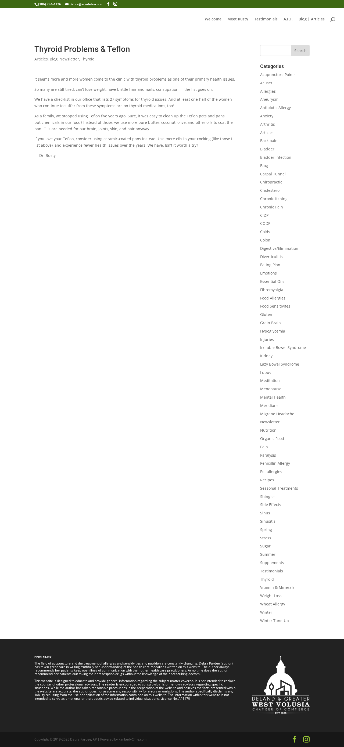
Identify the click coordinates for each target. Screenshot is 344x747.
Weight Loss (271, 595)
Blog (54, 59)
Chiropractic (271, 182)
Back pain (269, 140)
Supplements (272, 562)
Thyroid (88, 59)
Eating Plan (270, 264)
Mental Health (273, 397)
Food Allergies (272, 298)
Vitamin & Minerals (277, 587)
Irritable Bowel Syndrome (283, 347)
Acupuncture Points (278, 74)
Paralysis (268, 455)
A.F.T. (288, 19)
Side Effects (270, 504)
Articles (41, 59)
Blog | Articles (312, 19)
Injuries (267, 339)
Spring (266, 529)
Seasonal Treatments (279, 488)
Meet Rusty (237, 19)
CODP (265, 223)
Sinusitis (267, 521)
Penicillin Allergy (275, 463)
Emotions (268, 273)
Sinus (265, 512)
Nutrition (268, 430)
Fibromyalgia (271, 289)
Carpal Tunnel (273, 173)
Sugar (265, 545)
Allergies (268, 91)
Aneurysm (269, 99)
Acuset (266, 82)
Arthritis (267, 124)
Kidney (266, 355)
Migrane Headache (277, 413)
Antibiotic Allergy (275, 107)
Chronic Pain (271, 207)
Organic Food (272, 438)
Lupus (265, 372)
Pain (264, 446)
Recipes (267, 479)
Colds (265, 231)
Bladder (267, 148)
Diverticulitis (271, 256)
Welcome (213, 19)
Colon (265, 240)
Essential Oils (272, 281)
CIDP (264, 215)
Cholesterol (270, 190)
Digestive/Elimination (279, 248)
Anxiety (266, 115)
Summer (267, 554)
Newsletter (69, 59)
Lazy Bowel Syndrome (279, 364)
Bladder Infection (275, 157)
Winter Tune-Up (274, 620)
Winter (266, 612)
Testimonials (266, 19)
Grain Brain (270, 322)
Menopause (270, 388)
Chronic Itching (274, 198)
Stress (265, 537)
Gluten (266, 314)
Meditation (270, 380)
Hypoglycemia (272, 331)
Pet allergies (271, 471)
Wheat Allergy (272, 604)
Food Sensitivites (275, 306)
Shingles (267, 496)
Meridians (269, 405)
